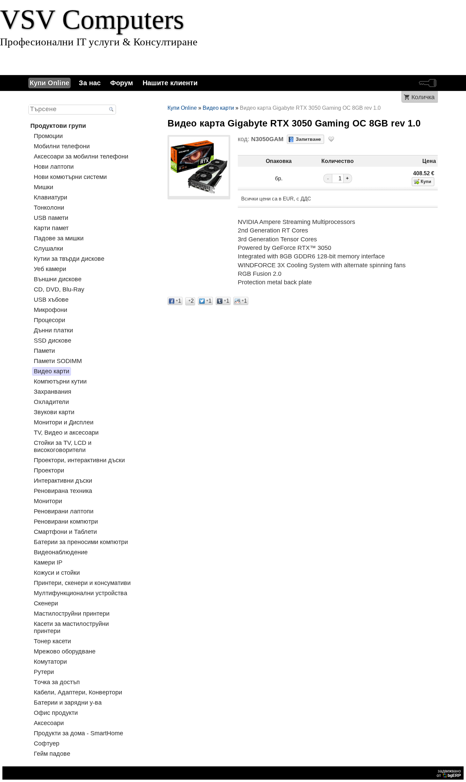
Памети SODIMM (58, 361)
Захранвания (52, 391)
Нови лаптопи (54, 166)
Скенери (46, 603)
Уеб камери (50, 269)
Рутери (44, 671)
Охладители (51, 401)
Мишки (43, 187)
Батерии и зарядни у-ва (68, 702)
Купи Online (49, 83)
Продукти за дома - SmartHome (78, 733)
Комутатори (50, 661)
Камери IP (48, 562)
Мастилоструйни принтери (72, 613)
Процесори (49, 320)
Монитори (48, 501)
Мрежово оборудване (65, 651)
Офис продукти (56, 712)
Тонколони (49, 207)
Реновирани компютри (66, 521)
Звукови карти (54, 412)
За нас (90, 83)
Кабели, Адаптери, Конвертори (78, 692)
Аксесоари (49, 723)
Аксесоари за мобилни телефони (81, 156)
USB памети (51, 217)
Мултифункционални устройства (80, 593)
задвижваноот (449, 773)
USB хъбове (51, 299)
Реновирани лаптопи (63, 511)
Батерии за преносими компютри (81, 542)
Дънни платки (53, 330)
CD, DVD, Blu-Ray (59, 289)
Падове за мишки (59, 238)
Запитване (308, 139)
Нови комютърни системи (70, 177)
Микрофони (50, 309)
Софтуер (46, 743)
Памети (44, 350)
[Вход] (428, 83)
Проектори (49, 470)
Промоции (48, 136)
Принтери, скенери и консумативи (82, 583)
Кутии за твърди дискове (69, 258)
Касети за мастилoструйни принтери (71, 627)
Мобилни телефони (62, 146)
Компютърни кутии (60, 381)
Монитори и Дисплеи (63, 422)
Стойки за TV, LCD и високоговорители (62, 446)
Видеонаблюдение (61, 552)
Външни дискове (58, 279)
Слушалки (48, 248)
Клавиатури (50, 197)
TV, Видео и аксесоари (66, 432)
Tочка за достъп (57, 682)
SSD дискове (52, 340)
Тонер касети (52, 641)
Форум (121, 83)
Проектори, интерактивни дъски (79, 460)
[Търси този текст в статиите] (111, 109)
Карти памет (51, 228)
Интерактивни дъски (63, 480)
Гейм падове (52, 753)
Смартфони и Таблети (65, 531)
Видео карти (51, 371)
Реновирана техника (63, 490)
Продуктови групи (58, 125)
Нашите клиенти (170, 83)
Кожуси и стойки (57, 572)
